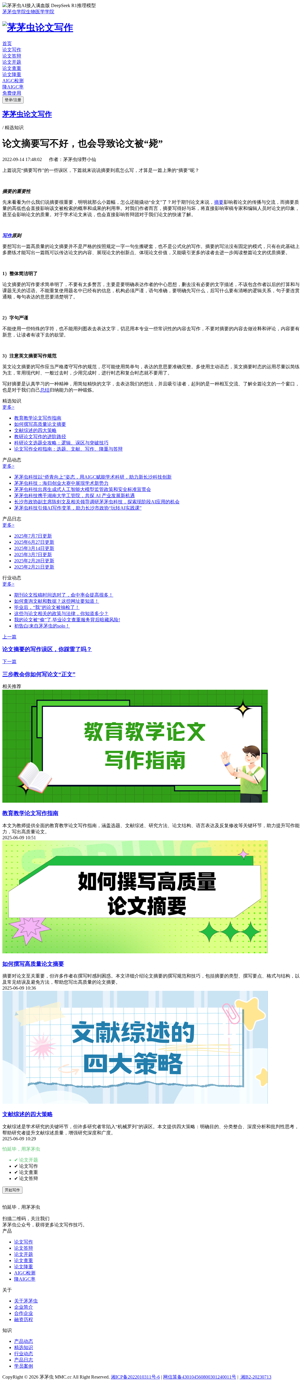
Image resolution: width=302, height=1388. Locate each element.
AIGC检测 (13, 80)
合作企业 (23, 1313)
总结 (45, 389)
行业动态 (23, 1353)
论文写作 (11, 49)
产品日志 (23, 1359)
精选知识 (23, 1347)
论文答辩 (11, 55)
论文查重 (11, 68)
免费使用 (11, 93)
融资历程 (23, 1319)
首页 (7, 43)
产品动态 (23, 1341)
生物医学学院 (40, 11)
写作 (7, 235)
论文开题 (11, 62)
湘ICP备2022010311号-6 (135, 1376)
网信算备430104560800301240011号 (199, 1376)
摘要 (219, 202)
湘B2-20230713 (255, 1376)
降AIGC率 (13, 86)
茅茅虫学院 (14, 11)
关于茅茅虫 (26, 1300)
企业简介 (23, 1307)
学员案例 (23, 1366)
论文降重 (11, 74)
